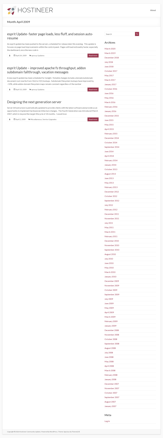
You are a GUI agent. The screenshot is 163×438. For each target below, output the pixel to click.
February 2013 (111, 187)
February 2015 (111, 133)
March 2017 (110, 80)
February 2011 (111, 236)
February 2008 (111, 375)
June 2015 (109, 120)
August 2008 (110, 348)
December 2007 (112, 384)
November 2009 (112, 285)
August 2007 (110, 401)
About (153, 10)
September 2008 (112, 343)
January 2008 (110, 379)
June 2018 (109, 66)
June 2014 (109, 151)
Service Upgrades (50, 119)
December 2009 (112, 281)
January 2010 (110, 276)
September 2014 (112, 147)
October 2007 (111, 393)
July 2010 (109, 258)
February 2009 (111, 321)
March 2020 (110, 48)
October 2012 (111, 196)
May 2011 (109, 227)
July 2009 (109, 299)
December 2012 (112, 191)
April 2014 (109, 156)
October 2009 (111, 290)
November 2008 (112, 334)
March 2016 (110, 102)
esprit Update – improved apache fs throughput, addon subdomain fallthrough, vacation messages (46, 70)
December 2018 (112, 57)
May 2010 (109, 267)
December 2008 (112, 330)
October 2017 (111, 71)
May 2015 (109, 124)
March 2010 (110, 272)
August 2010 (110, 254)
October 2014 (111, 142)
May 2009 (109, 308)
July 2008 (109, 352)
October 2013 (111, 169)
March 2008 (110, 370)
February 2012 (111, 209)
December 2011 (112, 214)
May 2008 (109, 361)
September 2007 (112, 397)
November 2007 (112, 388)
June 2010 (109, 263)
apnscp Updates (37, 55)
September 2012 (112, 200)
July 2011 (109, 223)
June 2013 (109, 178)
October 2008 (111, 339)
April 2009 (109, 312)
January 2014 (110, 165)
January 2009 (110, 325)
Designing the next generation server (34, 102)
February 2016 (111, 106)
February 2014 (111, 160)
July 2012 (109, 205)
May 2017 (109, 75)
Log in (107, 421)
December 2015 (112, 115)
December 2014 (112, 138)
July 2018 (109, 62)
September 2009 (112, 294)
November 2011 (112, 218)
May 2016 (109, 98)
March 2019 (110, 53)
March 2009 (110, 317)
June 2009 (109, 303)
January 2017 (110, 84)
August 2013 (110, 174)
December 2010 (112, 241)
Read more (93, 55)
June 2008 (109, 357)
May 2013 (109, 182)
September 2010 (112, 249)
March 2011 (110, 232)
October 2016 (111, 89)
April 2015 (109, 129)
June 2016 (109, 93)
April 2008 (109, 366)
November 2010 (112, 245)
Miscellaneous (36, 119)
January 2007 (110, 406)
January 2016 (110, 111)
